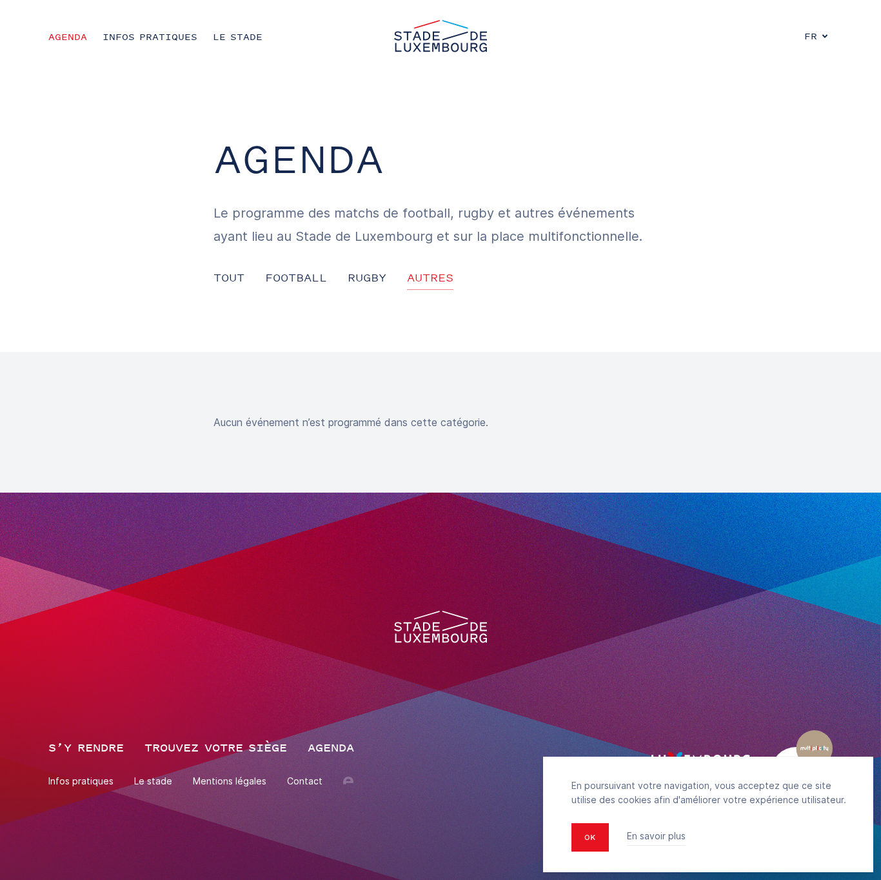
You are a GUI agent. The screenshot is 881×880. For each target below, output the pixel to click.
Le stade (153, 780)
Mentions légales (229, 780)
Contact (304, 780)
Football (296, 277)
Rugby (367, 277)
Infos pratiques (81, 780)
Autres (430, 277)
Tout (228, 277)
